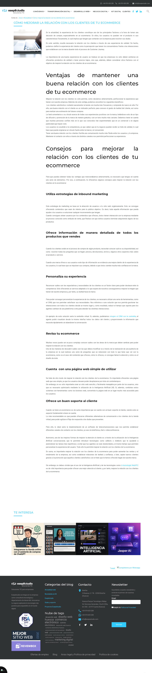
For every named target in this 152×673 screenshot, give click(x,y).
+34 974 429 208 (108, 3)
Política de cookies (108, 654)
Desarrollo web (81, 11)
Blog (55, 654)
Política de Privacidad (128, 607)
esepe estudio (67, 637)
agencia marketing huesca (52, 642)
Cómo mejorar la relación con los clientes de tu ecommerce (53, 18)
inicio (20, 18)
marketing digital (64, 639)
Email (114, 598)
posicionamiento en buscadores (54, 630)
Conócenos (38, 11)
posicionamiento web (56, 632)
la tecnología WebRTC (129, 465)
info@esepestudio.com (142, 3)
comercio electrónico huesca (54, 628)
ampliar (71, 645)
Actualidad (27, 18)
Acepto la (124, 607)
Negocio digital (100, 11)
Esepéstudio (49, 598)
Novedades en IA (51, 594)
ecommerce (69, 635)
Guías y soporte (50, 602)
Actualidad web (50, 590)
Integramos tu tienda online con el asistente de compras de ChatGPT (27, 543)
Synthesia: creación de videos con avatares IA (60, 544)
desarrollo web (51, 617)
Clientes (126, 11)
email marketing (49, 640)
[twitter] (137, 11)
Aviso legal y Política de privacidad (78, 654)
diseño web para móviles (59, 635)
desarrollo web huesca (63, 625)
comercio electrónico (56, 621)
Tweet (112, 568)
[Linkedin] (141, 11)
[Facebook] (133, 11)
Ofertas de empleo (39, 654)
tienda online (58, 637)
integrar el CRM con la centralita (122, 316)
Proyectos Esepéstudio (53, 607)
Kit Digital (116, 11)
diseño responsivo (49, 637)
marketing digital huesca (66, 642)
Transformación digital (58, 11)
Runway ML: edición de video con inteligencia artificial (92, 544)
